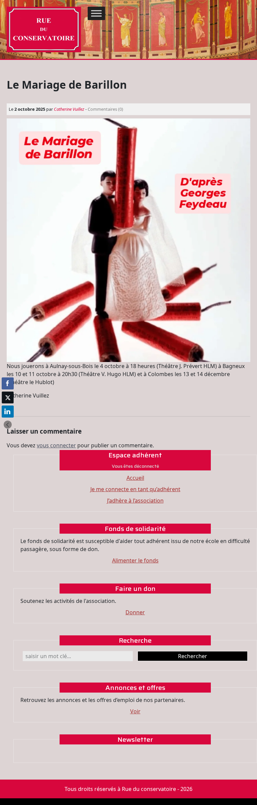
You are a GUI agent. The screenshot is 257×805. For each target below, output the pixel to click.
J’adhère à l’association (135, 500)
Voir (135, 711)
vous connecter (56, 445)
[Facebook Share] (8, 383)
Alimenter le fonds (135, 560)
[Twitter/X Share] (8, 397)
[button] (8, 425)
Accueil (135, 477)
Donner (135, 612)
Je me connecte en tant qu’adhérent (135, 489)
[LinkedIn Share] (8, 412)
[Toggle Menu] (96, 13)
